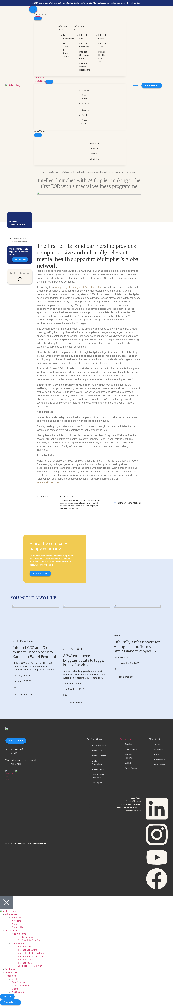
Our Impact (10, 969)
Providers (16, 921)
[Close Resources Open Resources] (49, 82)
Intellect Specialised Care (31, 956)
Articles (15, 979)
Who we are (11, 914)
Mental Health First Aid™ (30, 966)
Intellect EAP (24, 946)
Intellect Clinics (25, 959)
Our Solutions (12, 930)
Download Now (135, 3)
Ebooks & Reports (20, 985)
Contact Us (17, 927)
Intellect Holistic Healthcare (32, 953)
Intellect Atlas (25, 963)
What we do (17, 943)
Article (15, 641)
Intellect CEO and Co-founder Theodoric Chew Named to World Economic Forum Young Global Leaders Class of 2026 (35, 656)
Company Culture (21, 675)
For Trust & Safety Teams (30, 940)
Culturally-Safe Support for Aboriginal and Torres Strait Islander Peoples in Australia (137, 649)
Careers (15, 924)
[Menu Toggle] (33, 9)
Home (44, 172)
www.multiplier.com (48, 482)
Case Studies (18, 982)
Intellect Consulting (27, 950)
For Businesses (25, 937)
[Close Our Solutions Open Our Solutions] (38, 18)
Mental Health (54, 172)
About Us (16, 917)
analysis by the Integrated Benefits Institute (79, 287)
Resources (125, 739)
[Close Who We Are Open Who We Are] (38, 135)
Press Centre (26, 641)
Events (14, 988)
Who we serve (18, 934)
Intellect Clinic (12, 972)
